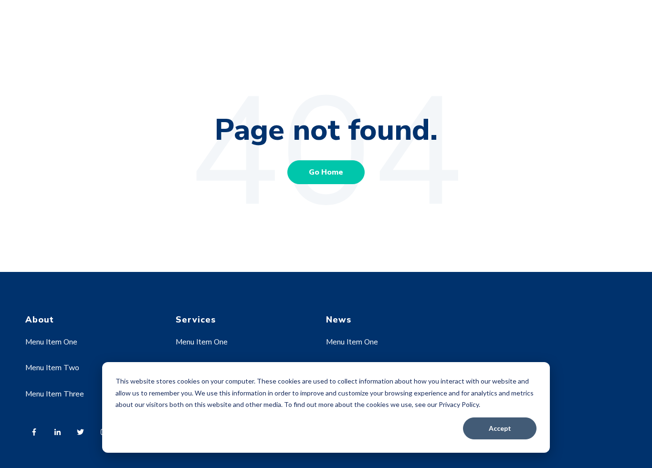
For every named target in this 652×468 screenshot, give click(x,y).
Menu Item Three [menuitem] (54, 394)
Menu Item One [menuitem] (51, 342)
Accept (500, 428)
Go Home (326, 172)
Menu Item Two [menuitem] (52, 368)
